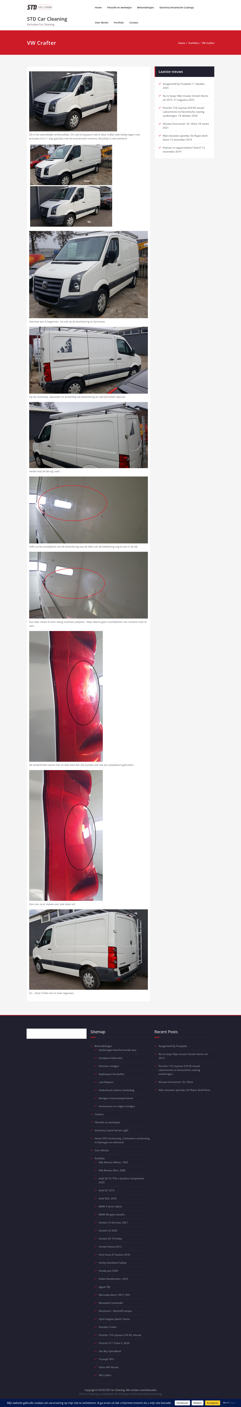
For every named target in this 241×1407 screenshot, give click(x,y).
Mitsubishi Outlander (111, 1302)
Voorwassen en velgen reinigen (117, 1106)
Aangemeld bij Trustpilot (177, 83)
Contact (133, 22)
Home (98, 7)
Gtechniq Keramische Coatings (177, 7)
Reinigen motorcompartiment (116, 1098)
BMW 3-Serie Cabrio (110, 1206)
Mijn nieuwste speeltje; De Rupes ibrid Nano (184, 1090)
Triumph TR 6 (106, 1359)
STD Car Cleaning (47, 18)
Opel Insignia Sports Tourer (114, 1319)
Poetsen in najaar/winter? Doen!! (182, 147)
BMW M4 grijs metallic (112, 1214)
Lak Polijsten (106, 1082)
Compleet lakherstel (110, 1058)
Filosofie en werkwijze (119, 7)
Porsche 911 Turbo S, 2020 (114, 1343)
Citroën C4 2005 (108, 1230)
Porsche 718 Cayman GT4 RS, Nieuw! (120, 1335)
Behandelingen (145, 7)
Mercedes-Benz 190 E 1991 (114, 1294)
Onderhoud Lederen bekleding (116, 1090)
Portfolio (119, 22)
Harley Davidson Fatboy (113, 1262)
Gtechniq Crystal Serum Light (111, 1130)
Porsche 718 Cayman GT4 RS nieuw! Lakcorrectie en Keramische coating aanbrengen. (183, 111)
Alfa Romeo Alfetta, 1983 (113, 1162)
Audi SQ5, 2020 (108, 1198)
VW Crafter (208, 43)
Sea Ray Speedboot (110, 1351)
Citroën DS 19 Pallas (110, 1238)
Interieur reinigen (109, 1066)
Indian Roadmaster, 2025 (113, 1278)
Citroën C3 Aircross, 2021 (113, 1222)
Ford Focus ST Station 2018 (114, 1254)
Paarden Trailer (108, 1327)
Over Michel (101, 22)
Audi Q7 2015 (107, 1190)
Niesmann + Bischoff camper (115, 1311)
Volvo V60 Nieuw (108, 1367)
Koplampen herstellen (111, 1074)
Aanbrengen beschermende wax (117, 1050)
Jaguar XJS (104, 1286)
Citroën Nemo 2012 (110, 1246)
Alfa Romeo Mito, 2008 (112, 1170)
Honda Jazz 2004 (108, 1270)
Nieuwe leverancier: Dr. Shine (180, 123)
